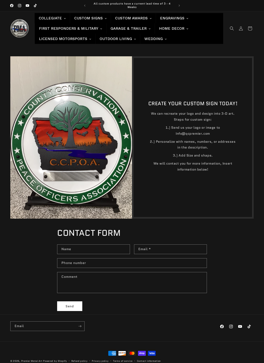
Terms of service (123, 360)
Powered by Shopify (55, 361)
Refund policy (79, 360)
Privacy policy (100, 360)
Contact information (149, 360)
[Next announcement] (179, 5)
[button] (231, 28)
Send (70, 306)
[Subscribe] (79, 326)
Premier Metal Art (31, 361)
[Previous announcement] (84, 5)
